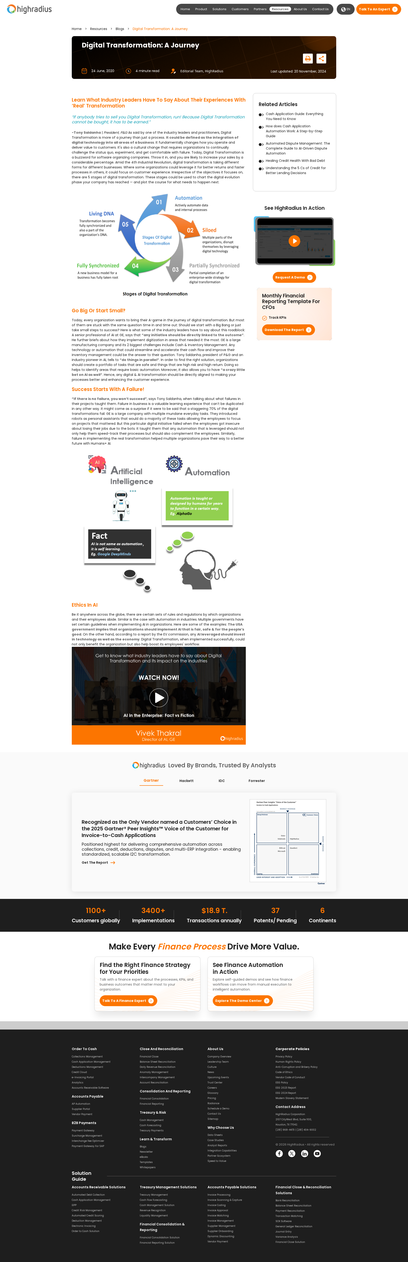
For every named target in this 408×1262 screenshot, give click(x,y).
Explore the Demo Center (238, 1000)
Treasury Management (154, 1194)
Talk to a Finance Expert (124, 1000)
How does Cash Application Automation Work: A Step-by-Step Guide (294, 131)
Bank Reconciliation (288, 1200)
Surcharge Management (87, 1135)
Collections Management (87, 1056)
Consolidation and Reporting (165, 1091)
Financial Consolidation (154, 1098)
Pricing (212, 1098)
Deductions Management (87, 1067)
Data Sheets (215, 1135)
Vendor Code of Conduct (290, 1077)
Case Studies (216, 1140)
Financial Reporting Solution (157, 1242)
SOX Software (284, 1221)
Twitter (292, 1153)
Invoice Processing (219, 1194)
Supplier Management (221, 1226)
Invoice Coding (217, 1205)
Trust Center (215, 1082)
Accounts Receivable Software (90, 1087)
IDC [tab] (222, 780)
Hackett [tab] (186, 780)
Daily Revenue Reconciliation (157, 1067)
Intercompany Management (157, 1077)
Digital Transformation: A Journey (160, 28)
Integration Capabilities (222, 1150)
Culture (212, 1067)
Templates (146, 1162)
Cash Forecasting (150, 1125)
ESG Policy (282, 1082)
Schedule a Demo (218, 1108)
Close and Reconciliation (161, 1049)
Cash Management (152, 1120)
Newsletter (146, 1152)
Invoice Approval (218, 1210)
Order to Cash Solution (85, 1231)
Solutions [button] (219, 9)
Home (185, 9)
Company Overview (219, 1056)
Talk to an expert (374, 9)
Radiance (213, 1103)
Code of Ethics (284, 1072)
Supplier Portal (81, 1109)
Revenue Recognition (153, 1210)
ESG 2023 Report (286, 1087)
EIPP (74, 1205)
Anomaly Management (154, 1072)
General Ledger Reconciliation (294, 1226)
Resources (98, 28)
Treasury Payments (152, 1130)
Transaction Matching (289, 1216)
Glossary (213, 1093)
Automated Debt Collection (88, 1194)
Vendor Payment (82, 1114)
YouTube (317, 1153)
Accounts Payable (87, 1096)
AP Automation (81, 1104)
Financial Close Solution (290, 1242)
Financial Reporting (152, 1104)
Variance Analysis (287, 1237)
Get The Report (95, 862)
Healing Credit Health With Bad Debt (295, 160)
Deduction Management (87, 1220)
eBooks (144, 1157)
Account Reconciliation (154, 1082)
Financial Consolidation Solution (160, 1237)
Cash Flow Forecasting (153, 1200)
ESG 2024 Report (286, 1093)
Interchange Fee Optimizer (88, 1140)
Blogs (120, 28)
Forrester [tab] (257, 780)
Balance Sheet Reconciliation (158, 1061)
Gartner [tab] (151, 780)
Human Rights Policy (288, 1061)
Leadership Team (218, 1061)
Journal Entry (284, 1231)
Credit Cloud (79, 1072)
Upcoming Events (218, 1077)
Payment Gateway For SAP (88, 1146)
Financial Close (149, 1056)
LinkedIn (304, 1153)
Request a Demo (290, 277)
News (211, 1072)
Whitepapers (148, 1167)
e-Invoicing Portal (83, 1077)
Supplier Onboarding (220, 1231)
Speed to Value (217, 1161)
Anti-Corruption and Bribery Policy (297, 1067)
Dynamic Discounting (221, 1236)
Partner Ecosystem (219, 1156)
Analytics (77, 1082)
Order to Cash (84, 1049)
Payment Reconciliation (290, 1211)
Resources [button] (280, 9)
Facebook (279, 1153)
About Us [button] (300, 9)
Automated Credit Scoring (88, 1215)
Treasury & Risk (153, 1112)
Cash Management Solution (157, 1205)
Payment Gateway (83, 1130)
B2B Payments (84, 1122)
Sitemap (213, 1118)
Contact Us (320, 9)
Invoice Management (221, 1220)
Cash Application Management (91, 1061)
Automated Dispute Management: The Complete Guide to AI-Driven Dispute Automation (298, 148)
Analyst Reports (217, 1145)
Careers (212, 1087)
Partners (260, 9)
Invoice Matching (218, 1215)
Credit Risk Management (87, 1210)
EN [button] (348, 9)
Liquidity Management (154, 1215)
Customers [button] (240, 9)
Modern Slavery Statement (292, 1098)
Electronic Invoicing (84, 1226)
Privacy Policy (284, 1056)
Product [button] (201, 9)
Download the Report (284, 329)
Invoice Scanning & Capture (225, 1200)
